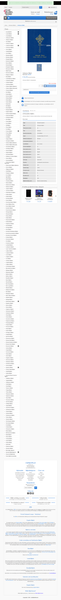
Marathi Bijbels (9, 281)
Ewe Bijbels (8, 119)
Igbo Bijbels (8, 176)
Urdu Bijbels (8, 425)
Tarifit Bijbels (8, 384)
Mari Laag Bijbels (9, 285)
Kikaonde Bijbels (9, 213)
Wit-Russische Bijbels (10, 432)
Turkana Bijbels (9, 413)
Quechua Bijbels (9, 336)
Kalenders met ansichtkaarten (30, 577)
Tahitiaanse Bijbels (10, 382)
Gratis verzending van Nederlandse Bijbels (30, 540)
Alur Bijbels (8, 41)
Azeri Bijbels (8, 53)
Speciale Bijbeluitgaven (11, 452)
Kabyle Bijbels (9, 196)
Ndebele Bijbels (9, 297)
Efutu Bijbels (8, 107)
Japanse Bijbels (9, 188)
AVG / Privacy (41, 474)
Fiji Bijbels (8, 125)
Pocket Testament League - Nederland (30, 514)
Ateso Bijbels (9, 49)
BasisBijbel (30, 480)
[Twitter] (30, 493)
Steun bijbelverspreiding (11, 456)
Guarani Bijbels (9, 150)
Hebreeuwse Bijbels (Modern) (12, 165)
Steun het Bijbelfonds (10, 454)
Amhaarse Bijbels (10, 43)
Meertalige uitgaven (10, 450)
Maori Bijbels (8, 280)
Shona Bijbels (9, 353)
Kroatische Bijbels (10, 243)
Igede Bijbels (8, 178)
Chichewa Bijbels (9, 84)
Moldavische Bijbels (10, 289)
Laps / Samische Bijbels (11, 248)
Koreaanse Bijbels (10, 239)
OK (40, 7)
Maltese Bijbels (9, 276)
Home (6, 29)
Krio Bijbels (8, 241)
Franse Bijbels (9, 131)
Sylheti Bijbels (9, 373)
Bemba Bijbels (9, 65)
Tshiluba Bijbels (9, 403)
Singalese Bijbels (9, 357)
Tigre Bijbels (8, 397)
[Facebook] (28, 493)
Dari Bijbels (8, 92)
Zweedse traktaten (23, 534)
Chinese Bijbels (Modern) (11, 86)
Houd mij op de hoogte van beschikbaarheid (39, 92)
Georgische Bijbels (10, 140)
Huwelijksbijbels (32, 534)
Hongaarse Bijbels (10, 173)
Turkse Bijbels (9, 417)
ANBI (41, 475)
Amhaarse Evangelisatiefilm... (39, 199)
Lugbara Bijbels (9, 264)
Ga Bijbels (8, 136)
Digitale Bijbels (30, 585)
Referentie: (25, 74)
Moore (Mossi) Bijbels (10, 295)
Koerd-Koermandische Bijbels (12, 233)
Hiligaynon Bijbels (10, 169)
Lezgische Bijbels (9, 252)
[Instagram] (33, 493)
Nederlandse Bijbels (10, 301)
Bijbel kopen (48, 544)
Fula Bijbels (8, 135)
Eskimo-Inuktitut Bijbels (11, 113)
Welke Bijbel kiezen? (30, 591)
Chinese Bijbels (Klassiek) (11, 88)
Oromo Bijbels (9, 316)
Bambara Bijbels (9, 57)
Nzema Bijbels (9, 307)
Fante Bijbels (8, 121)
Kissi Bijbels (8, 229)
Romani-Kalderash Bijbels (11, 342)
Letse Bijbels (8, 254)
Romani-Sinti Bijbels (10, 340)
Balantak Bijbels (9, 55)
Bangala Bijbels (9, 59)
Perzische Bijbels (9, 326)
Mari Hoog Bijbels (9, 283)
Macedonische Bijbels (10, 268)
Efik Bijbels (8, 105)
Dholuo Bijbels (9, 98)
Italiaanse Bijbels (9, 186)
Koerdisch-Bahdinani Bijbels (12, 231)
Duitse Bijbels (9, 101)
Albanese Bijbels (9, 39)
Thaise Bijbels (9, 391)
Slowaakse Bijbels (10, 361)
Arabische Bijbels (9, 45)
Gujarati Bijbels (9, 152)
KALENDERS (9, 31)
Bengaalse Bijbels (10, 66)
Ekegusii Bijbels (9, 109)
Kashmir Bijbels (9, 208)
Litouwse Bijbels (9, 260)
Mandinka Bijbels (9, 278)
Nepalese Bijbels (9, 303)
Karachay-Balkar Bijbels (11, 202)
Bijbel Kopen (8, 70)
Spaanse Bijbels (9, 367)
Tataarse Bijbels (9, 388)
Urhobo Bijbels (9, 427)
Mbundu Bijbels (9, 287)
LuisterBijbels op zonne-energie (47, 564)
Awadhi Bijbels (9, 51)
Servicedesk (41, 478)
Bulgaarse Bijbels (9, 74)
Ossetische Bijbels (10, 318)
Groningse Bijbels (9, 148)
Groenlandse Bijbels (10, 146)
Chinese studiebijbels (46, 533)
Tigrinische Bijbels (10, 395)
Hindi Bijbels (8, 171)
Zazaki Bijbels (9, 440)
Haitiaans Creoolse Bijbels (11, 156)
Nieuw (30, 472)
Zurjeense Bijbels (9, 446)
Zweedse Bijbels (9, 448)
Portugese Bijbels (9, 332)
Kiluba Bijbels (9, 217)
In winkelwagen (51, 86)
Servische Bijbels (9, 351)
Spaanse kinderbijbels (13, 534)
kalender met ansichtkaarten (36, 579)
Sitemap (20, 480)
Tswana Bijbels (9, 411)
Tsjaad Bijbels (9, 405)
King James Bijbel (43, 522)
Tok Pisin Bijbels (9, 401)
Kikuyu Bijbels (9, 215)
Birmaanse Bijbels (10, 68)
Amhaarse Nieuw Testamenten (35, 533)
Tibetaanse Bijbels (10, 393)
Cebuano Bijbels (9, 82)
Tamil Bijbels (8, 386)
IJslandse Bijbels (9, 180)
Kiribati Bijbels (9, 221)
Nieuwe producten (51, 18)
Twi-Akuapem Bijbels (10, 421)
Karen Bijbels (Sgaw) (10, 206)
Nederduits (8, 103)
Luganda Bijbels (9, 262)
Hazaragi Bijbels (9, 160)
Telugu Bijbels (9, 390)
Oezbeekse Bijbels (10, 313)
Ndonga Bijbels (9, 299)
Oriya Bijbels (8, 315)
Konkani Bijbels (9, 237)
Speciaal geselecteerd (30, 474)
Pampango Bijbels (10, 322)
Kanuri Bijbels (9, 200)
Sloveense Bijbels (10, 359)
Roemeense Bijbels (10, 338)
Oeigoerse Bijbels (9, 309)
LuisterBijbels (9, 33)
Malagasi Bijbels (9, 270)
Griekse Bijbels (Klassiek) (11, 144)
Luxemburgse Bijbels (10, 266)
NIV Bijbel (52, 522)
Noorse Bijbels (9, 305)
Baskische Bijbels (10, 61)
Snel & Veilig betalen (20, 475)
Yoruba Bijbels (9, 438)
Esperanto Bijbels (9, 115)
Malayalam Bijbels (10, 272)
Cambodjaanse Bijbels (10, 78)
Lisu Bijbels (8, 258)
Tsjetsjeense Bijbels (10, 409)
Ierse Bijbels (8, 175)
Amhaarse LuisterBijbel (50, 199)
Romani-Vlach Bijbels (10, 344)
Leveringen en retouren (20, 472)
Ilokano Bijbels (9, 182)
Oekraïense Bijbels (10, 311)
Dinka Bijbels (9, 100)
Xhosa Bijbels (9, 436)
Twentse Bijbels (9, 419)
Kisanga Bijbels (9, 227)
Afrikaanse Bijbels (10, 37)
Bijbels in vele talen (30, 529)
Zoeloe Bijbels (9, 442)
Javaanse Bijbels (9, 190)
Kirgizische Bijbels (10, 223)
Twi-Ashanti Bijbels (10, 423)
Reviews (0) (32, 110)
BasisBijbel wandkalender (33, 554)
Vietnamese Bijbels (10, 428)
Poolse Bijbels (9, 330)
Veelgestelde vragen (20, 477)
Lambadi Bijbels (9, 245)
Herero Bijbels (9, 167)
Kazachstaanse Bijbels (11, 210)
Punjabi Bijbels (9, 334)
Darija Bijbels (9, 94)
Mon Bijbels (8, 291)
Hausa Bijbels (9, 158)
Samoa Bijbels (9, 348)
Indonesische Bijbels (10, 184)
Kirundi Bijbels (9, 225)
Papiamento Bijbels (10, 320)
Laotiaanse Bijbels (10, 247)
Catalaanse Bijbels (10, 80)
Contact (41, 480)
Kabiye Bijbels (9, 194)
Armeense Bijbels (10, 47)
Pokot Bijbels (9, 328)
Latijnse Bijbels (9, 250)
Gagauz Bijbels (9, 138)
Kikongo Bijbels (9, 211)
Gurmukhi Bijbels (9, 154)
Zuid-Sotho (8, 444)
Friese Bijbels (9, 133)
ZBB (30, 507)
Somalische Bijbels (10, 363)
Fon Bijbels (8, 129)
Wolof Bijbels (8, 434)
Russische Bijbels (10, 346)
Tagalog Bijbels (9, 380)
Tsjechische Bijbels (10, 407)
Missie (41, 472)
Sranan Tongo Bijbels (10, 369)
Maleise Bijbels (9, 274)
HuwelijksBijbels (30, 475)
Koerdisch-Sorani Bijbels (11, 235)
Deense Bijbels (9, 96)
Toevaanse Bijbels (10, 399)
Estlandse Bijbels (9, 117)
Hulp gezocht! (20, 478)
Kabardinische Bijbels (10, 192)
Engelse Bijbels (9, 111)
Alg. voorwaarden (41, 477)
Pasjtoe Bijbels (9, 324)
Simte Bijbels (9, 355)
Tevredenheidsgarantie (20, 474)
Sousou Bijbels (9, 365)
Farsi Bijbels (8, 123)
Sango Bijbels (9, 349)
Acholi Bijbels (9, 35)
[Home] (5, 18)
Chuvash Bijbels (9, 90)
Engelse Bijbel (41, 523)
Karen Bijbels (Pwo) (10, 204)
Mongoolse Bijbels (10, 293)
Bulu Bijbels (8, 76)
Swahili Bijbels (9, 371)
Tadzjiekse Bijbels (10, 378)
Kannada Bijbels (9, 198)
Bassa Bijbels (9, 63)
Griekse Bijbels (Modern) (11, 142)
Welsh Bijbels (9, 430)
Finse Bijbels (8, 127)
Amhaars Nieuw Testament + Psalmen (28, 199)
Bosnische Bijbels (10, 72)
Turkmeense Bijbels (10, 415)
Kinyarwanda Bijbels (10, 219)
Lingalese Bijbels (9, 256)
